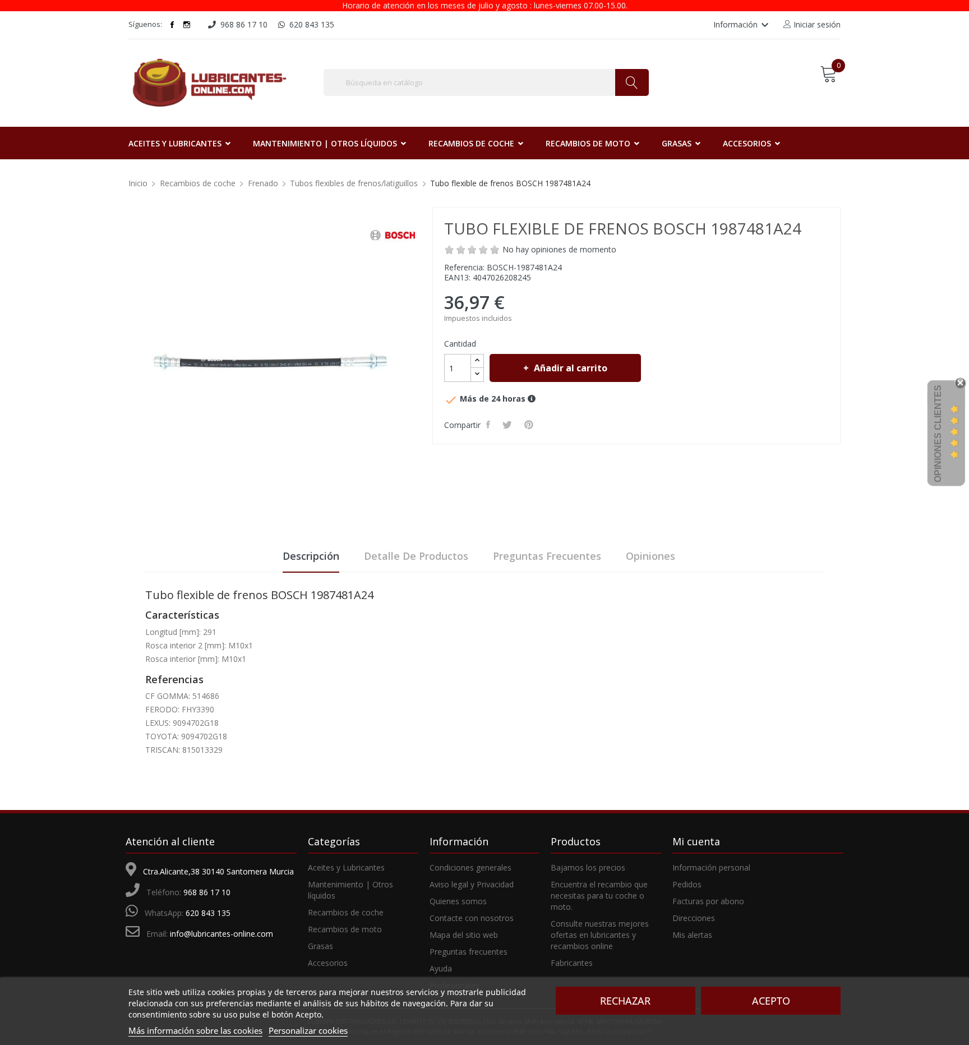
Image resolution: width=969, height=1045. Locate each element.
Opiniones (650, 556)
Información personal (711, 867)
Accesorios (328, 962)
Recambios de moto (345, 929)
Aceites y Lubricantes (346, 867)
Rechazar (625, 1000)
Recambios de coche (346, 912)
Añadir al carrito (570, 368)
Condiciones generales (470, 867)
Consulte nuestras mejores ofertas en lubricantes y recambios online (600, 934)
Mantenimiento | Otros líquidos (350, 890)
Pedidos (687, 884)
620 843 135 (208, 913)
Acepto (771, 1000)
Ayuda (441, 968)
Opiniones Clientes (938, 433)
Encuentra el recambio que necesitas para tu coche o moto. (599, 895)
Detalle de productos (416, 556)
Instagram (186, 24)
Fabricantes (572, 962)
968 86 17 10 (206, 892)
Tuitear (508, 424)
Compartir (490, 424)
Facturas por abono (708, 901)
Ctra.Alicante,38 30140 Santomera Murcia (218, 871)
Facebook (172, 24)
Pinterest (530, 424)
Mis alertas (692, 934)
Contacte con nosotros (472, 918)
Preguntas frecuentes (547, 556)
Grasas (320, 946)
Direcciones (693, 918)
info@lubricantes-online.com (221, 933)
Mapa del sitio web (464, 934)
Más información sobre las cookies (195, 1030)
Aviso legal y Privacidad (472, 884)
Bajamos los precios (588, 867)
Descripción (311, 556)
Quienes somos (458, 901)
